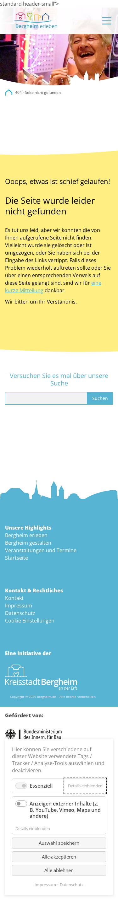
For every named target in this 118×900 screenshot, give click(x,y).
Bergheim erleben (26, 535)
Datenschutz (20, 613)
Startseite (16, 557)
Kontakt (14, 598)
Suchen (100, 398)
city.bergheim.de (9, 92)
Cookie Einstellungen (29, 620)
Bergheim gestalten (28, 542)
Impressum (18, 605)
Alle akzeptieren (59, 857)
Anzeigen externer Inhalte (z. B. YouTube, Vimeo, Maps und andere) (65, 809)
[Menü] (106, 21)
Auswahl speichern (59, 843)
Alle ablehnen (59, 870)
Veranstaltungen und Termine (40, 550)
